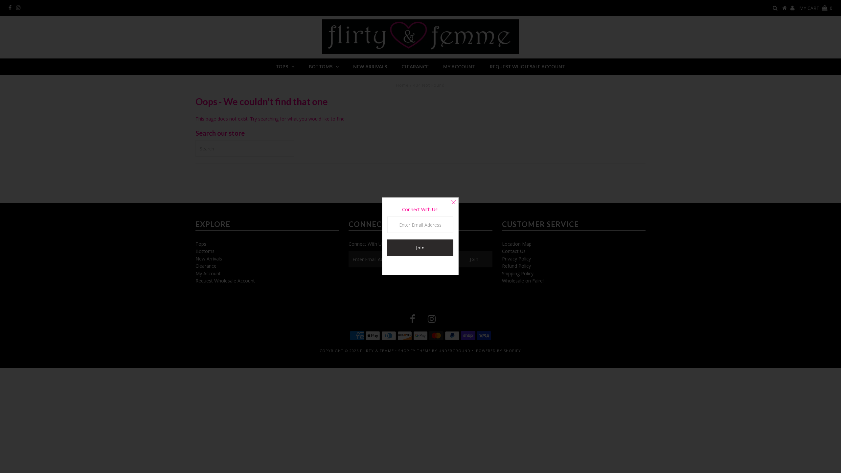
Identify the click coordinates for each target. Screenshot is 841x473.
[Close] (453, 203)
